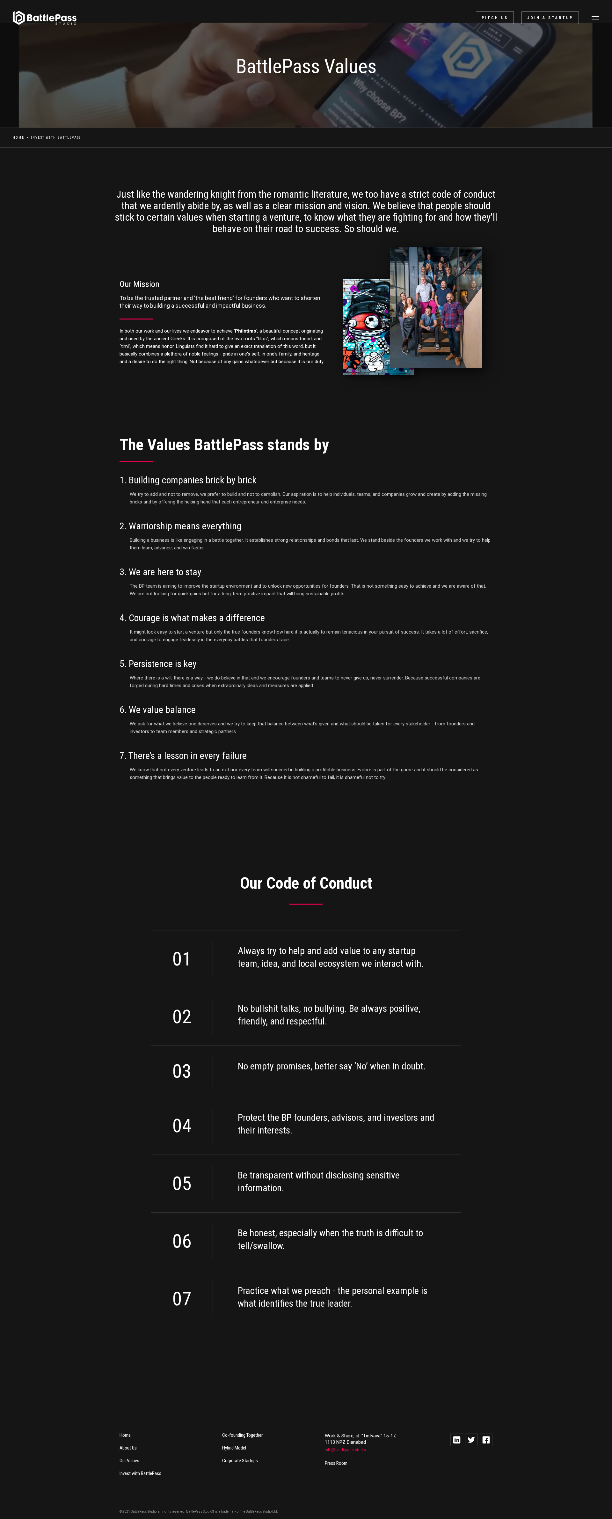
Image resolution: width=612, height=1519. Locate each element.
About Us (128, 1448)
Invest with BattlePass (140, 1473)
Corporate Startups (240, 1461)
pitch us (495, 18)
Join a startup (550, 18)
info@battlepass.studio (345, 1450)
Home (18, 137)
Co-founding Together (242, 1435)
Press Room (336, 1463)
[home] (41, 17)
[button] (595, 18)
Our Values (129, 1461)
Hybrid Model (234, 1448)
